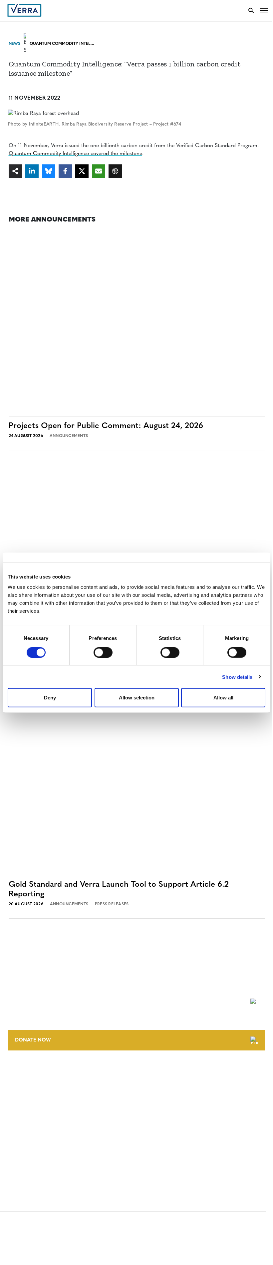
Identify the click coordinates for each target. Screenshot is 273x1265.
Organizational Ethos (36, 1108)
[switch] (103, 652)
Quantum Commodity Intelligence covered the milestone (75, 153)
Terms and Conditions (36, 1122)
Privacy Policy (26, 1146)
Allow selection (136, 697)
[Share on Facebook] (65, 171)
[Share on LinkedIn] (32, 171)
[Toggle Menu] (264, 10)
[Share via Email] (98, 171)
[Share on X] (82, 171)
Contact (19, 1071)
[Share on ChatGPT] (115, 171)
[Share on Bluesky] (48, 171)
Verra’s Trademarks (32, 1096)
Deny (50, 697)
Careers (18, 1084)
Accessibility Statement (37, 1134)
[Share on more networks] (15, 171)
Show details (237, 676)
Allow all (223, 697)
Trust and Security (32, 1158)
